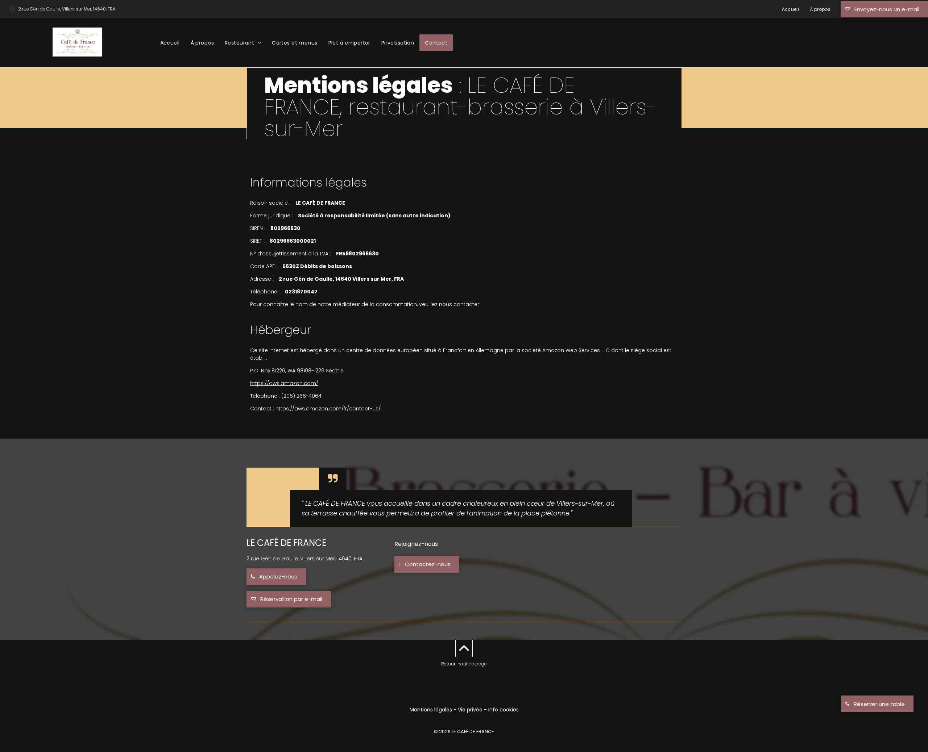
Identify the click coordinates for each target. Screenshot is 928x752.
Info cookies (503, 709)
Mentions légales (431, 709)
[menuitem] (790, 9)
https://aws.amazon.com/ (284, 383)
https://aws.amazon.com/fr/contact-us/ (328, 408)
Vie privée (470, 709)
